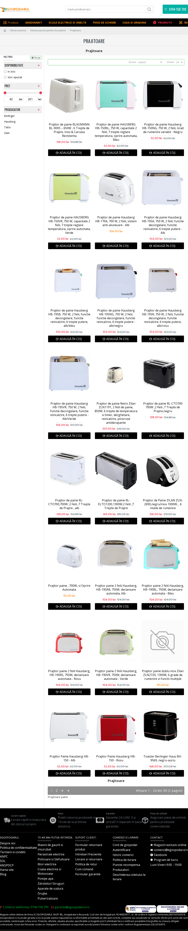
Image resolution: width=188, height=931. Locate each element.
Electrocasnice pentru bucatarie (48, 30)
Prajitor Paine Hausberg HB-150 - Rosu (116, 758)
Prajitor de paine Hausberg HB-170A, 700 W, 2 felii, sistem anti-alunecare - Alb (116, 221)
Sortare (132, 62)
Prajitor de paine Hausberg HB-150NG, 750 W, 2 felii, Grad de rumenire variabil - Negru (163, 128)
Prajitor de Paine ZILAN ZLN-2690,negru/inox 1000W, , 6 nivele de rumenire (163, 504)
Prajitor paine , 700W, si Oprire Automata (69, 588)
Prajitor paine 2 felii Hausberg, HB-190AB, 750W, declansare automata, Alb (116, 589)
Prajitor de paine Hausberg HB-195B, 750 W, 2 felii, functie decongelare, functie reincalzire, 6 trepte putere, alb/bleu (69, 318)
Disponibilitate (14, 65)
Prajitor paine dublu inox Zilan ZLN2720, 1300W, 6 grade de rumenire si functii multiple (163, 675)
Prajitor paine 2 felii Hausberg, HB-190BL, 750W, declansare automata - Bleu (163, 589)
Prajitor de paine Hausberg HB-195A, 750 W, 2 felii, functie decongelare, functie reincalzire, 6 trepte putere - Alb (163, 225)
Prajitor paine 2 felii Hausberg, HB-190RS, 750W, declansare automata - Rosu (69, 675)
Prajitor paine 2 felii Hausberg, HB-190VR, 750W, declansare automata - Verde (116, 675)
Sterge (37, 57)
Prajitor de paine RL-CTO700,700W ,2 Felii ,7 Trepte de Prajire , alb (69, 504)
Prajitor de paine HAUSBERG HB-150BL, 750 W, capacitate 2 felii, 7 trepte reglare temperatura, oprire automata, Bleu (116, 132)
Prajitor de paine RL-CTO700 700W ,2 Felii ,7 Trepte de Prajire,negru (162, 407)
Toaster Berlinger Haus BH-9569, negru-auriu (162, 758)
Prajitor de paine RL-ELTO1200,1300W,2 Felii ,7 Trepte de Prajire (116, 504)
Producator (12, 109)
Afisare (170, 62)
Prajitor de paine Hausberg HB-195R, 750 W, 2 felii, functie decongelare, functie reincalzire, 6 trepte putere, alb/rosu (163, 318)
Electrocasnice (18, 30)
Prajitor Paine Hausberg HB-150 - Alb (69, 758)
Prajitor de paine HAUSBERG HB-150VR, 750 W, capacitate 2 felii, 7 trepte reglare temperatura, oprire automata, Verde (69, 225)
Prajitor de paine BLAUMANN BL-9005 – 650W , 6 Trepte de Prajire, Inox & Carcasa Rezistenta (69, 130)
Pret (7, 86)
